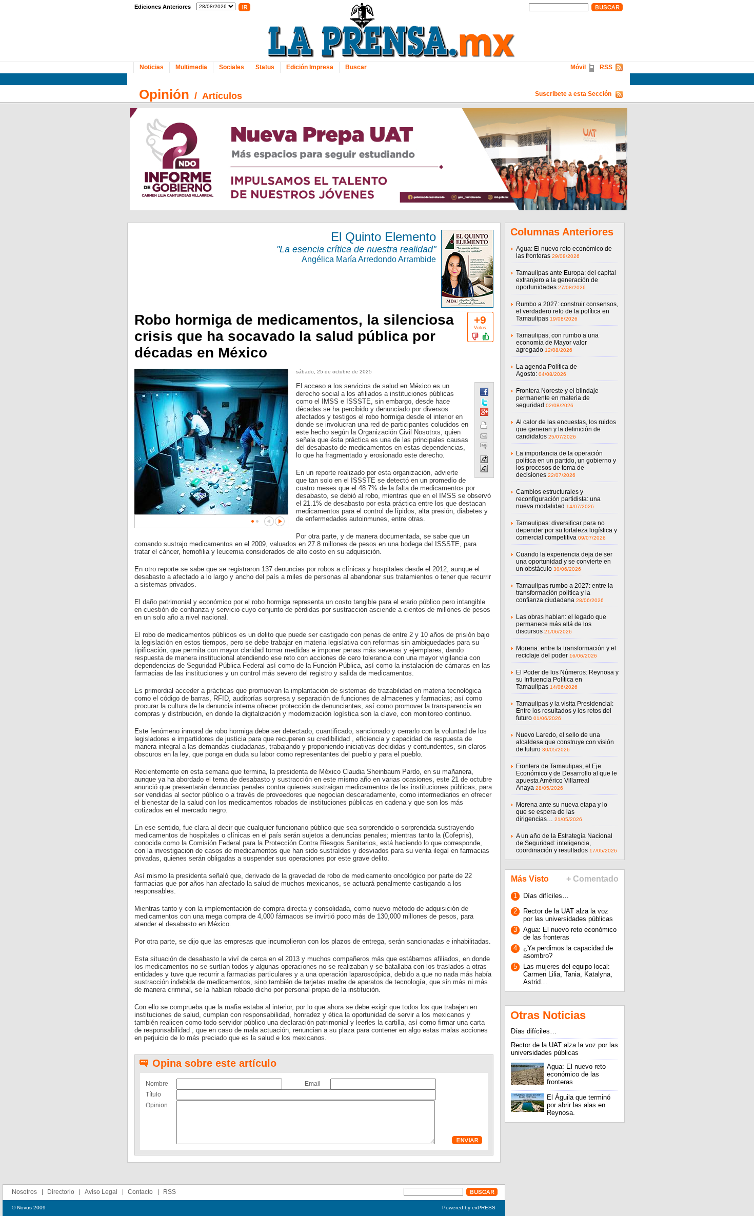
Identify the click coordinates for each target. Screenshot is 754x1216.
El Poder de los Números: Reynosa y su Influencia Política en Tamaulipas (567, 679)
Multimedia (191, 67)
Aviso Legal (101, 1191)
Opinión (164, 94)
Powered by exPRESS (468, 1207)
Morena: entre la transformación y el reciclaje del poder (566, 652)
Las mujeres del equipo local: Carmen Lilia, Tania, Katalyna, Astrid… (567, 974)
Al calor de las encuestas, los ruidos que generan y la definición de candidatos (566, 429)
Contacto (140, 1191)
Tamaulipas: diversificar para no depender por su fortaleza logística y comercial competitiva (566, 530)
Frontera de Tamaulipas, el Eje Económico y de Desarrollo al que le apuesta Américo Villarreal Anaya (566, 777)
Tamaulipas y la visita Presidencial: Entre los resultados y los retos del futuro (564, 711)
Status (264, 67)
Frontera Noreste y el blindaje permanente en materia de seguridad (557, 398)
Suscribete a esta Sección (573, 93)
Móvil (578, 67)
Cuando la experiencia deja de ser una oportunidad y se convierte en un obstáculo (564, 561)
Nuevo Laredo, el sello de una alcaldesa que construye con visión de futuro (565, 742)
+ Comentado (592, 878)
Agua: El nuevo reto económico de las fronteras (576, 1074)
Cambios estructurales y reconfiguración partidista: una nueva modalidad (558, 499)
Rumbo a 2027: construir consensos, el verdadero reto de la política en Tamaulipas (567, 311)
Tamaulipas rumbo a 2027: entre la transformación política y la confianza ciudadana (564, 593)
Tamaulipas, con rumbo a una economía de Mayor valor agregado (557, 342)
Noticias (152, 67)
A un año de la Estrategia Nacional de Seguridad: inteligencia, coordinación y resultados (564, 843)
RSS (606, 67)
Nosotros (24, 1191)
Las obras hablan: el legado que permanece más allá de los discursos (561, 624)
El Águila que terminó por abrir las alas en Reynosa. (578, 1105)
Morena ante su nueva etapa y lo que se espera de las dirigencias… (561, 812)
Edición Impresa (309, 67)
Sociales (231, 67)
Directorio (60, 1191)
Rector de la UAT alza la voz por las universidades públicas (568, 915)
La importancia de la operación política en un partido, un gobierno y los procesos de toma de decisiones (566, 464)
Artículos (222, 96)
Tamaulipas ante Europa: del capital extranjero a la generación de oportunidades (566, 280)
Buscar (356, 67)
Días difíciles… (546, 896)
